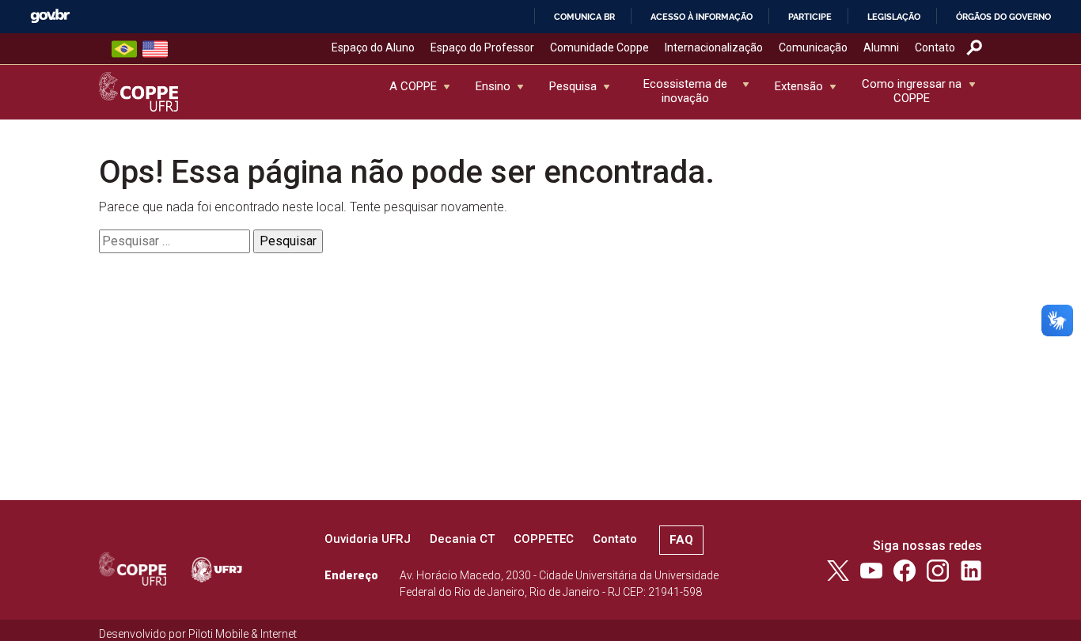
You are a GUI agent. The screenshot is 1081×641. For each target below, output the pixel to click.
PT (124, 49)
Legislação (893, 16)
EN (155, 49)
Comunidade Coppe (599, 47)
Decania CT (462, 539)
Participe (810, 16)
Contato (935, 47)
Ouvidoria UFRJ (367, 539)
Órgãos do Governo (1003, 16)
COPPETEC (544, 539)
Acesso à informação (701, 16)
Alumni (881, 47)
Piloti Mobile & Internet (242, 634)
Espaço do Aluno (373, 47)
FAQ (681, 540)
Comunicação (813, 47)
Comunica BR (584, 16)
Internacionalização (714, 47)
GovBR (50, 16)
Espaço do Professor (482, 47)
